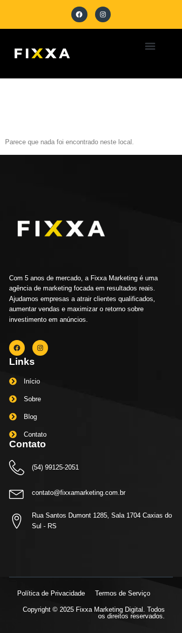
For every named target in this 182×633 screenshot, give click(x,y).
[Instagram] (103, 14)
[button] (150, 45)
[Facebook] (79, 14)
